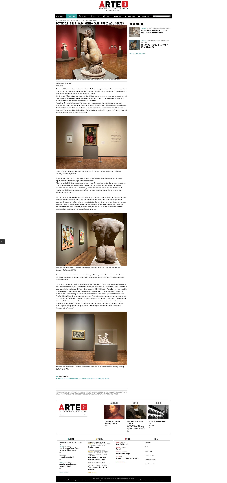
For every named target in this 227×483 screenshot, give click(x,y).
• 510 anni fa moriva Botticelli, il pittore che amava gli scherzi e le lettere (82, 378)
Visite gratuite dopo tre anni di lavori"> (70, 446)
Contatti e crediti (150, 464)
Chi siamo (148, 442)
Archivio (146, 16)
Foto (108, 16)
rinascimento (61, 392)
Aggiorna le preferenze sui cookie (125, 478)
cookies (114, 478)
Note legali (103, 478)
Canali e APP (148, 451)
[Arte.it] (113, 4)
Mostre (96, 16)
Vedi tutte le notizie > (137, 53)
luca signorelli (84, 392)
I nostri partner (149, 455)
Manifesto (148, 447)
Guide (84, 16)
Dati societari (96, 478)
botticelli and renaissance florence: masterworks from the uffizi (90, 394)
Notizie (72, 16)
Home (60, 16)
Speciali (131, 16)
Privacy (109, 478)
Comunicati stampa (150, 459)
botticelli (72, 392)
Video (119, 16)
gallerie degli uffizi (100, 392)
